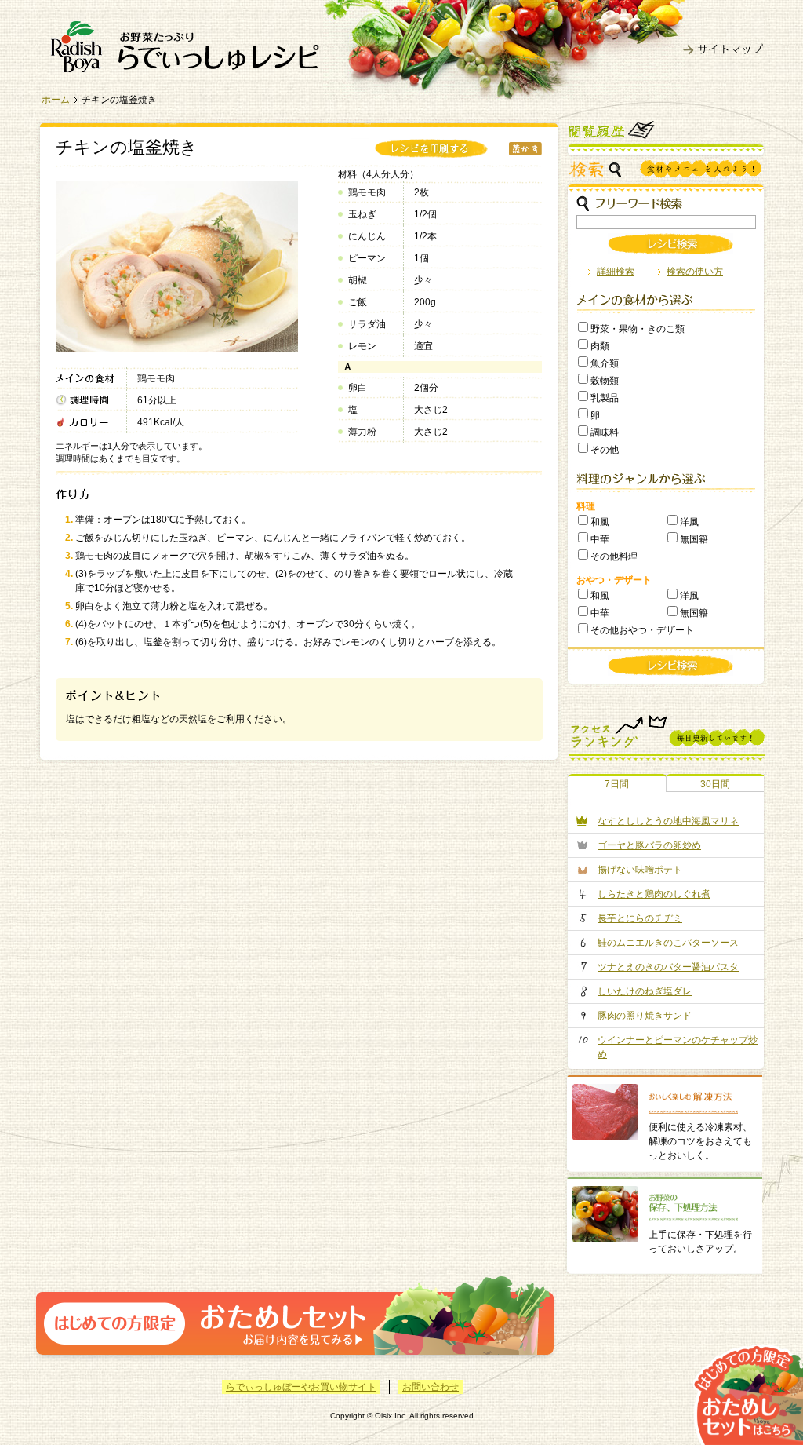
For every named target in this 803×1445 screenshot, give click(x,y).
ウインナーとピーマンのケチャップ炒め (678, 1047)
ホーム (56, 99)
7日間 (617, 784)
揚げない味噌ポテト (640, 869)
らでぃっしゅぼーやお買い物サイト (301, 1386)
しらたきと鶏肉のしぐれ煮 (654, 894)
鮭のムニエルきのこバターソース (668, 942)
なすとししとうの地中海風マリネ (668, 821)
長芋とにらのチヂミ (640, 918)
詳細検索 (615, 271)
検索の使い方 (695, 271)
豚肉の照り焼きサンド (645, 1015)
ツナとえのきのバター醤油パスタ (668, 967)
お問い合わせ (430, 1386)
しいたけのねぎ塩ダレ (645, 991)
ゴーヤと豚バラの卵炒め (649, 845)
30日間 (715, 784)
